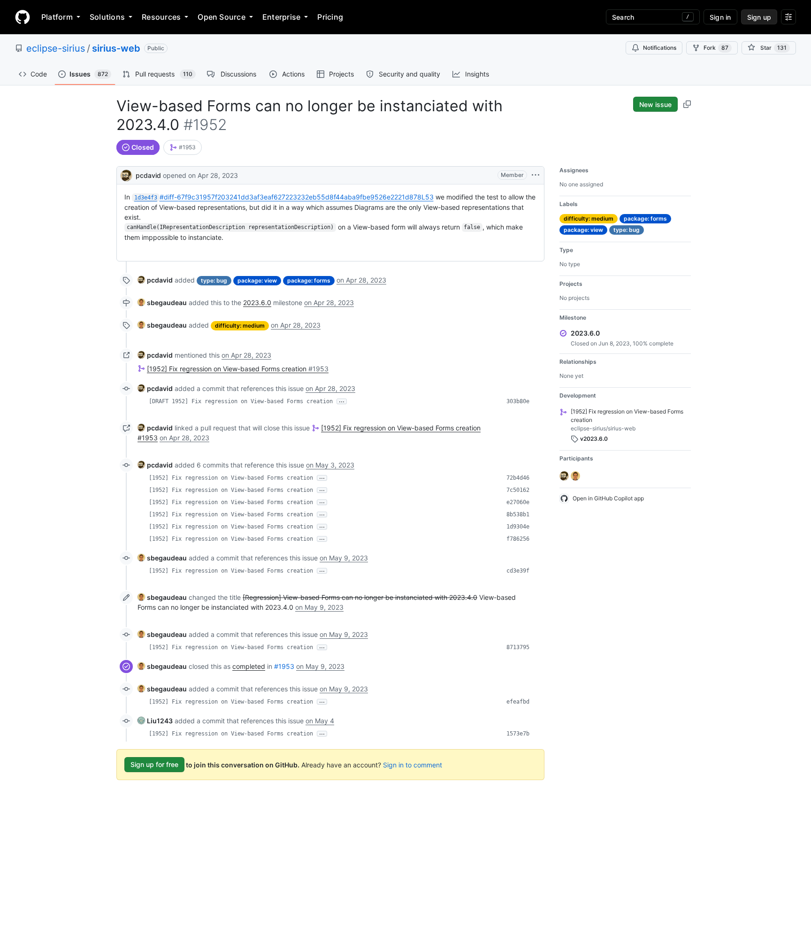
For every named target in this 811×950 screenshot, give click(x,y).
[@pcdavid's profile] (126, 174)
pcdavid (148, 175)
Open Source (221, 17)
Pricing (330, 17)
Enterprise (281, 17)
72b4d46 (517, 478)
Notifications (659, 47)
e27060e (517, 502)
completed (248, 666)
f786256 (517, 539)
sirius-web (116, 48)
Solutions (107, 17)
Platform (57, 17)
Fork (716, 47)
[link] (182, 147)
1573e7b (517, 733)
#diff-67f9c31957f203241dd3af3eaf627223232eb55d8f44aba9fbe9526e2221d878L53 (284, 197)
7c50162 (517, 490)
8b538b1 (517, 514)
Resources (161, 17)
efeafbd (517, 701)
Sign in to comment (412, 764)
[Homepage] (22, 16)
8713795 (517, 647)
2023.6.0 (257, 302)
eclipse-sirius (55, 48)
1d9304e (517, 526)
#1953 (284, 666)
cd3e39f (517, 570)
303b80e (517, 401)
